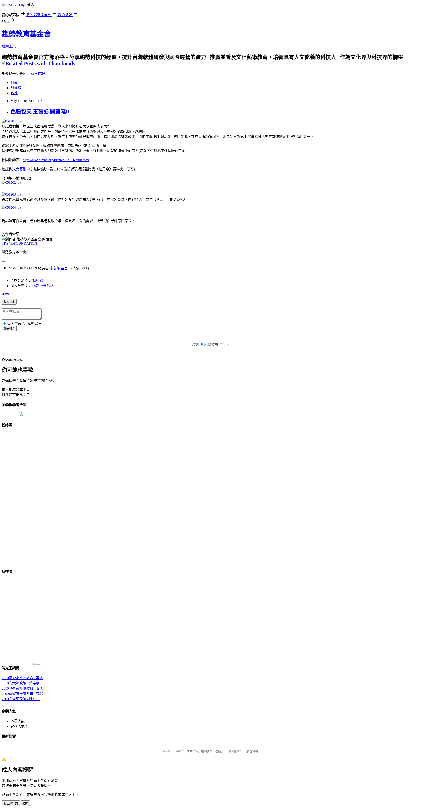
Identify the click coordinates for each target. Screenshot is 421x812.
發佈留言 (9, 328)
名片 (14, 93)
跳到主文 (9, 46)
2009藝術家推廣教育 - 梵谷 (22, 694)
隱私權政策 (235, 751)
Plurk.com (36, 664)
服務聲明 (252, 751)
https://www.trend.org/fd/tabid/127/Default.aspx (56, 160)
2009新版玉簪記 (41, 286)
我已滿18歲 (11, 803)
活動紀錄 (36, 280)
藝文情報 (38, 74)
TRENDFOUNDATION (19, 243)
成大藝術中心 (22, 169)
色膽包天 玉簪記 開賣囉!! (40, 111)
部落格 (16, 88)
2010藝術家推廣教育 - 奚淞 (22, 688)
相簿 (14, 82)
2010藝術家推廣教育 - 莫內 (22, 678)
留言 (64, 268)
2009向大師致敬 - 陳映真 (21, 699)
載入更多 (9, 302)
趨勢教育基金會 (26, 34)
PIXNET (178, 751)
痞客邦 (54, 268)
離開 (25, 803)
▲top (6, 293)
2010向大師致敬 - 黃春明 (21, 683)
